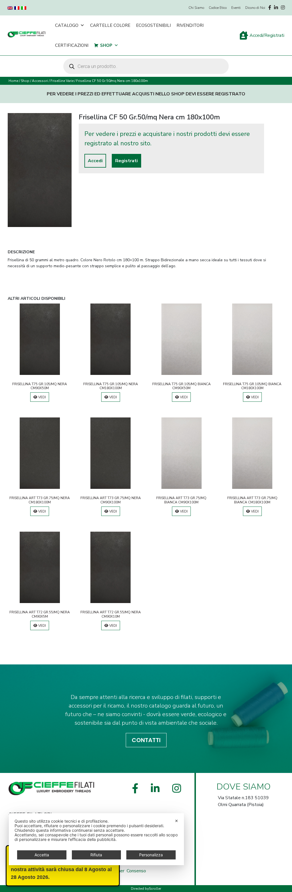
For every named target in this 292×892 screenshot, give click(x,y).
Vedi (41, 397)
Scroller (155, 888)
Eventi (236, 7)
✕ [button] (176, 820)
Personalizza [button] (151, 854)
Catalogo (66, 25)
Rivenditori (190, 25)
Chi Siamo (196, 7)
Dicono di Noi (255, 7)
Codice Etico (218, 7)
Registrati (126, 161)
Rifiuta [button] (96, 854)
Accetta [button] (42, 854)
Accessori (40, 81)
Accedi (95, 161)
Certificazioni (71, 45)
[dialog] (96, 839)
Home (13, 81)
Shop (106, 45)
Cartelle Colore (110, 25)
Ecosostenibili (153, 25)
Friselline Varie (62, 81)
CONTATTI (146, 740)
